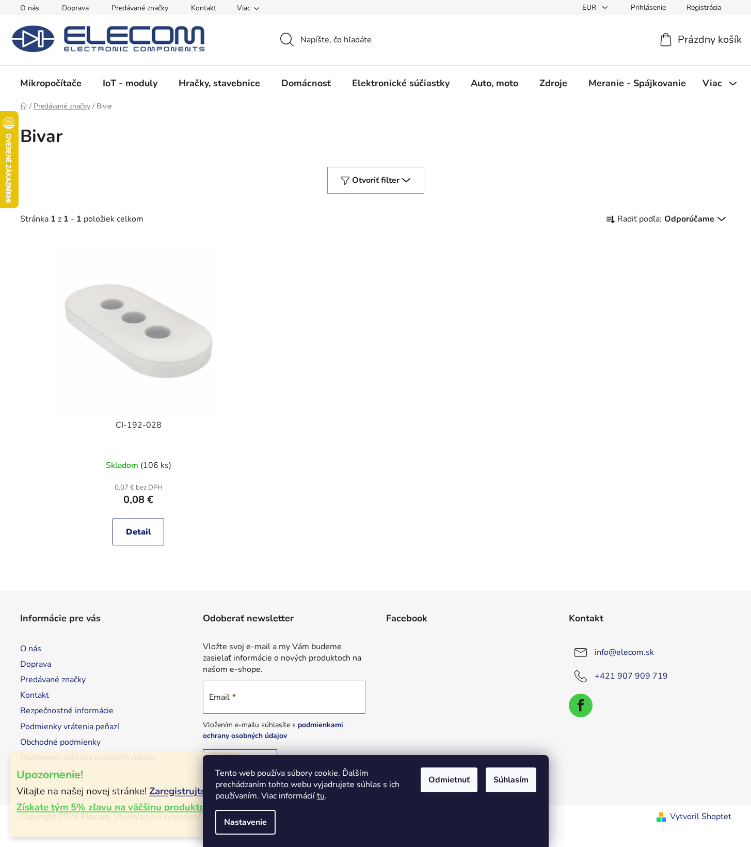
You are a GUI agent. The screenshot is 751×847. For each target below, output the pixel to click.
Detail (138, 532)
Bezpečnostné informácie (67, 710)
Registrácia (703, 7)
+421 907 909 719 (631, 676)
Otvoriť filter (376, 180)
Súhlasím (511, 780)
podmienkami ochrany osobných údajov (273, 730)
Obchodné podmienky (60, 742)
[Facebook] (581, 705)
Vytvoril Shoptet (700, 816)
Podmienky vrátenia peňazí (69, 726)
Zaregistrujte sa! (185, 791)
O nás (29, 8)
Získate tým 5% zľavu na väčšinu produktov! (115, 807)
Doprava (75, 8)
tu (321, 796)
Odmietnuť (449, 780)
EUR (590, 7)
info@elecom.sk (624, 652)
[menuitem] (51, 83)
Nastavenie (245, 822)
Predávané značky (139, 8)
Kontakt (203, 8)
